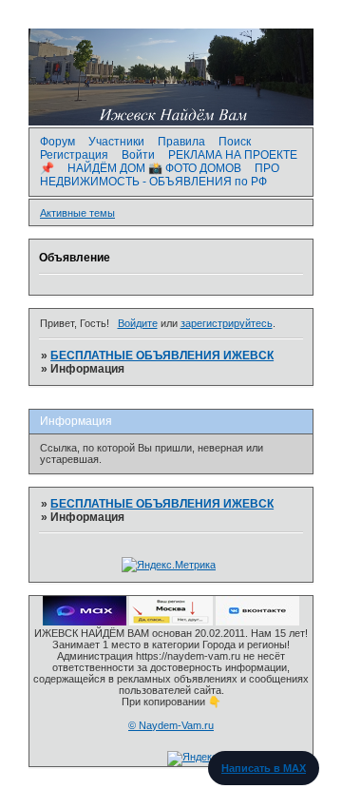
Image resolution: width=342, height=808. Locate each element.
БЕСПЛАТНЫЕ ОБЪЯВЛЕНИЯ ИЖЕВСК (162, 355)
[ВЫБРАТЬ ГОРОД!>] (171, 621)
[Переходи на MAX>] (84, 621)
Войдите (138, 323)
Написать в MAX (263, 768)
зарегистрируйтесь (226, 323)
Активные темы (77, 213)
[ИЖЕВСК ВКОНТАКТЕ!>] (257, 621)
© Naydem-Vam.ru (171, 725)
